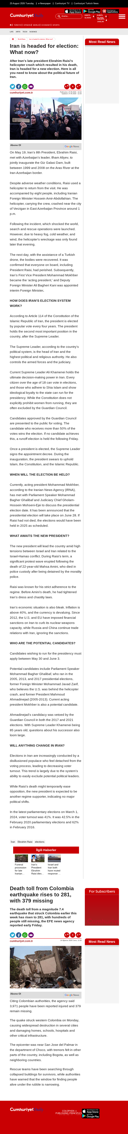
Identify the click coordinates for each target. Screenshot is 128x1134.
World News (21, 39)
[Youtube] (116, 36)
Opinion (27, 25)
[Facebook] (111, 31)
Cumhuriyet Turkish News (86, 3)
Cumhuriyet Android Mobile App (91, 11)
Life (12, 32)
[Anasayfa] (27, 1110)
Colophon (68, 1111)
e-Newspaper (44, 3)
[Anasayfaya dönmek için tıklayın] (27, 15)
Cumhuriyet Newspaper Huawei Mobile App (110, 11)
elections (39, 841)
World (36, 25)
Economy (46, 25)
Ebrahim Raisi (25, 841)
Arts (18, 32)
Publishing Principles (69, 1113)
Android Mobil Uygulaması (91, 1116)
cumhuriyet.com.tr (21, 92)
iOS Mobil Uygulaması (91, 1111)
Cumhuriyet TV (62, 3)
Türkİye (17, 25)
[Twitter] (116, 31)
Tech (25, 32)
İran (13, 841)
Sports (56, 25)
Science (33, 32)
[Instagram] (111, 36)
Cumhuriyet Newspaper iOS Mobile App (73, 11)
